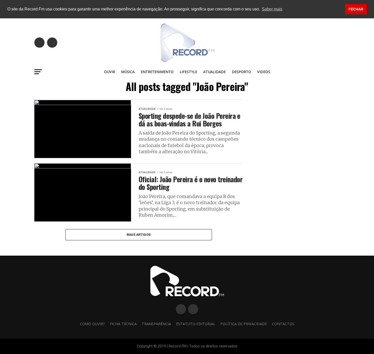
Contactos (283, 323)
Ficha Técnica (123, 323)
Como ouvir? (92, 323)
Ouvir (109, 71)
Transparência (156, 323)
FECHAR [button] (356, 9)
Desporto (241, 71)
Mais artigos (139, 235)
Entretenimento (157, 71)
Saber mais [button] (272, 9)
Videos (263, 71)
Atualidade (214, 71)
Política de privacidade (243, 323)
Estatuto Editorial (195, 323)
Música (128, 71)
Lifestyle (188, 71)
